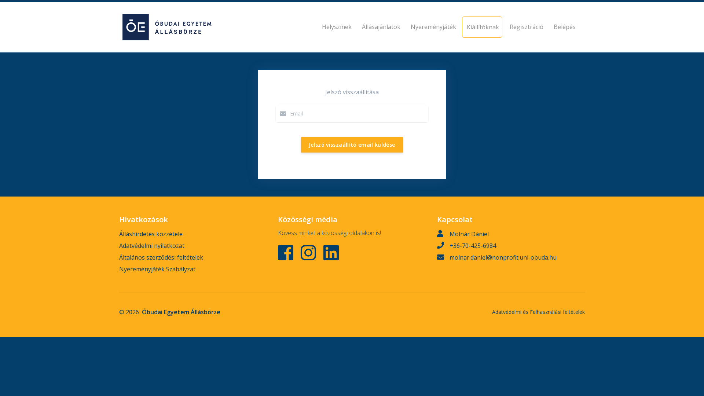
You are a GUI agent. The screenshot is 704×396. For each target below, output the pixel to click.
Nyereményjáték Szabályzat (157, 269)
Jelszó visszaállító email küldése (352, 144)
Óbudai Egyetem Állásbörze (181, 312)
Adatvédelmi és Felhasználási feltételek (538, 311)
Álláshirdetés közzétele (151, 234)
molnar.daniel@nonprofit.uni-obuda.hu (503, 257)
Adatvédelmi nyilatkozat (151, 246)
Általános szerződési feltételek (161, 257)
